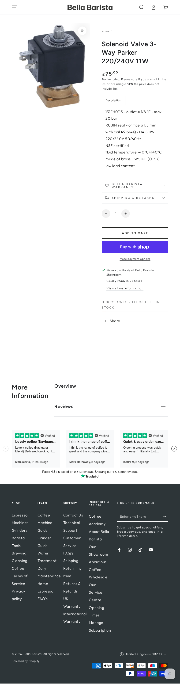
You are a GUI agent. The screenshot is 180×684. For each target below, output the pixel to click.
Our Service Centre (95, 592)
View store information (124, 288)
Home (106, 31)
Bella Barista (33, 654)
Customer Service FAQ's (72, 545)
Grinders (20, 530)
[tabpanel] (135, 139)
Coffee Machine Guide (45, 523)
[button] (141, 7)
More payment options (135, 258)
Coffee (18, 568)
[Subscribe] (165, 516)
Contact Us (73, 515)
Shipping (71, 560)
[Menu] (14, 7)
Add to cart (135, 233)
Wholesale (98, 577)
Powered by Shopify (26, 661)
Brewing (19, 553)
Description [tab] (113, 100)
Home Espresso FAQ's (45, 591)
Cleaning (19, 560)
